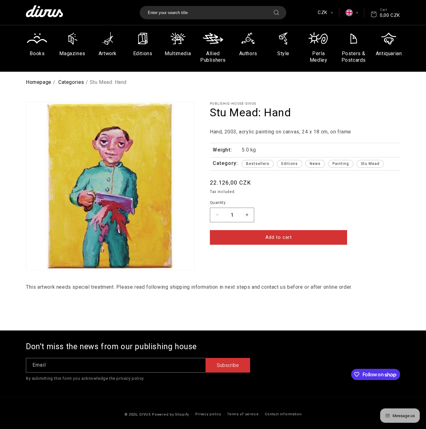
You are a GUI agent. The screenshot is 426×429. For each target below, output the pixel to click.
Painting (340, 163)
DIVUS (145, 414)
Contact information (283, 414)
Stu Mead (370, 163)
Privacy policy (208, 414)
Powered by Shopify (170, 414)
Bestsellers (257, 163)
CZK (325, 12)
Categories (71, 82)
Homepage (38, 82)
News (315, 163)
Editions (289, 163)
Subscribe (228, 365)
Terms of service (243, 414)
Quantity (217, 202)
